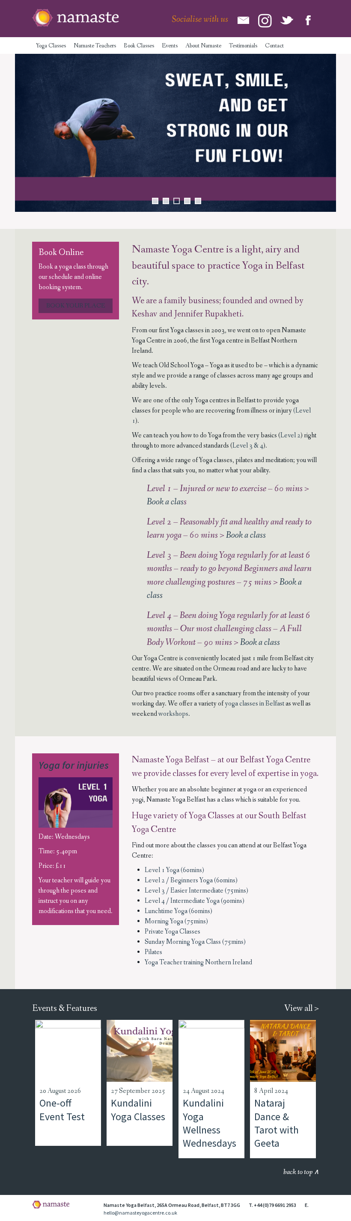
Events (170, 46)
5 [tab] (198, 201)
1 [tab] (155, 201)
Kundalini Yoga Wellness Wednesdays (209, 1123)
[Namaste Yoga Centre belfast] (75, 18)
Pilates (153, 952)
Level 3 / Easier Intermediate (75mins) (196, 890)
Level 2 (290, 435)
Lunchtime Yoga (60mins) (178, 911)
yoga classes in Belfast (254, 703)
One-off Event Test (62, 1109)
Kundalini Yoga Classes (138, 1109)
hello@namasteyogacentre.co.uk (140, 1212)
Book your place (75, 306)
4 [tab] (187, 201)
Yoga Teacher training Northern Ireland (198, 962)
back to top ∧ (301, 1172)
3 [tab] (176, 201)
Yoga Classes (51, 46)
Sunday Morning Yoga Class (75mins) (195, 941)
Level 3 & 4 (247, 445)
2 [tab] (166, 201)
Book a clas (165, 502)
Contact (274, 46)
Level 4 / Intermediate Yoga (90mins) (194, 900)
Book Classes (139, 46)
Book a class (246, 535)
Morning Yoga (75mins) (176, 921)
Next (325, 132)
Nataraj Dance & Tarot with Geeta (276, 1123)
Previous (25, 132)
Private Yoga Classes (172, 931)
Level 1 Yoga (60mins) (174, 870)
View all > (301, 1008)
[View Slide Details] (175, 133)
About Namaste (203, 46)
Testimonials (243, 46)
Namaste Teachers (95, 46)
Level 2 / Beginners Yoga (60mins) (191, 880)
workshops (173, 713)
